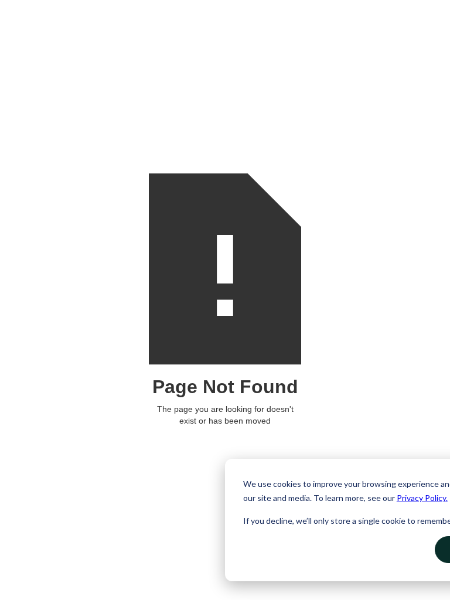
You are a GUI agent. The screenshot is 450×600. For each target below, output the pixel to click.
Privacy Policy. (422, 498)
